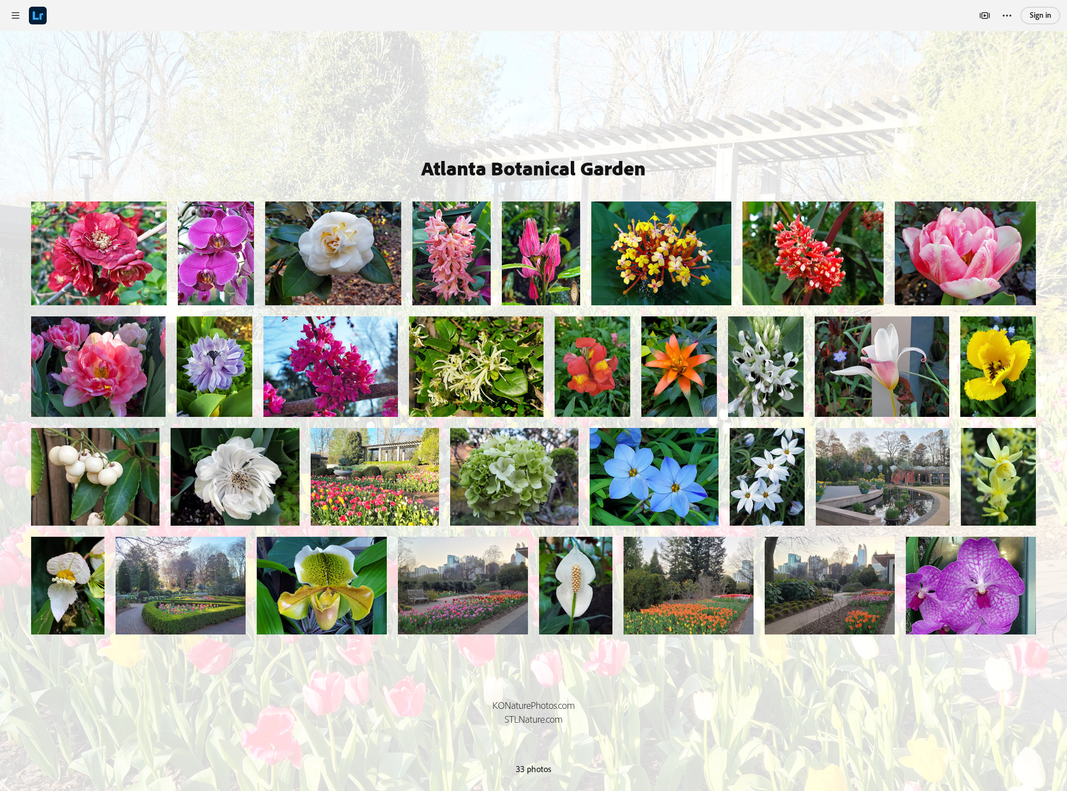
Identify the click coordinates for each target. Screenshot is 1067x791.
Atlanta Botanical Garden (533, 167)
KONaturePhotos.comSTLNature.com (533, 712)
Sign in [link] (1040, 15)
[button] (15, 15)
